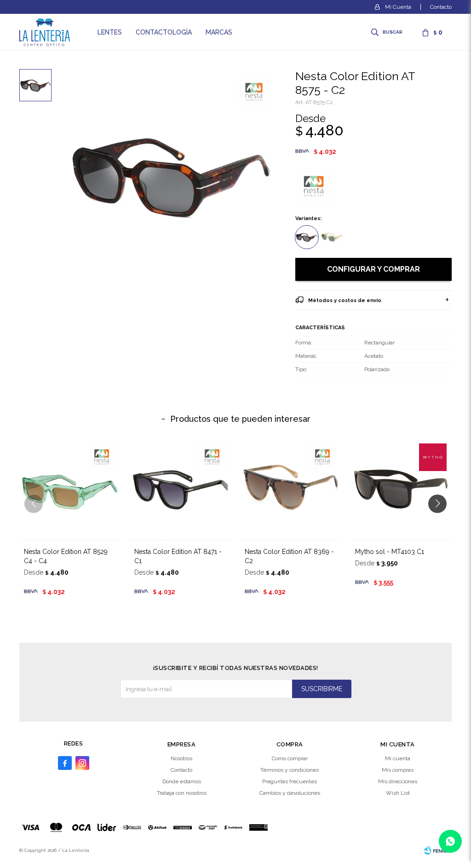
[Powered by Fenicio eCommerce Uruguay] (438, 850)
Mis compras (398, 770)
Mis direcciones (397, 781)
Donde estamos (181, 781)
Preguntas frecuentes (289, 781)
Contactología (164, 32)
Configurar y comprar (373, 269)
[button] (387, 32)
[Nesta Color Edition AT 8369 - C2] (290, 489)
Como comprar (290, 758)
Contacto (441, 7)
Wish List (398, 793)
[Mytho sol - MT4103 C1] (401, 489)
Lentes (110, 32)
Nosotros (181, 758)
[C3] (332, 237)
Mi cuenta (397, 758)
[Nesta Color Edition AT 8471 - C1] (180, 489)
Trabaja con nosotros (182, 793)
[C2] (306, 237)
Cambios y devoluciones (289, 793)
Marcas (219, 32)
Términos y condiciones (289, 770)
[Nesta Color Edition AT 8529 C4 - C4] (70, 489)
